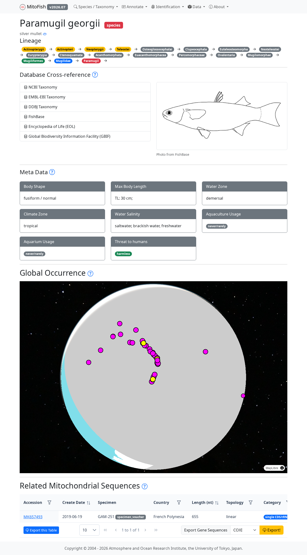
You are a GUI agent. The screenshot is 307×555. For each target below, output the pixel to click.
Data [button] (197, 6)
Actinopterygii (34, 49)
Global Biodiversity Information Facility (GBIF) (69, 136)
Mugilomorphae (259, 55)
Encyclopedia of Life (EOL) (51, 126)
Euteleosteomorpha (234, 49)
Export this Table (43, 530)
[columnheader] (76, 502)
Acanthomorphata (109, 55)
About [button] (219, 6)
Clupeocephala (196, 49)
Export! (273, 530)
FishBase (36, 116)
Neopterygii (95, 49)
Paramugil (91, 61)
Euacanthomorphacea (150, 55)
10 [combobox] (85, 530)
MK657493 (33, 516)
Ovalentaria (226, 55)
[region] (153, 377)
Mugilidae (63, 61)
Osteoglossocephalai (157, 49)
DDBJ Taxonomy (42, 106)
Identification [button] (168, 6)
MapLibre (272, 468)
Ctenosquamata (71, 55)
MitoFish (45, 6)
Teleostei (123, 49)
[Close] (298, 8)
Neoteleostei (270, 49)
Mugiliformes (33, 61)
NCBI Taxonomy (42, 87)
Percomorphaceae (192, 55)
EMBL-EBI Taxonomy (46, 97)
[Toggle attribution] (282, 468)
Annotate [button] (135, 6)
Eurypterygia (37, 55)
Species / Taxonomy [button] (96, 6)
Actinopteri (65, 49)
